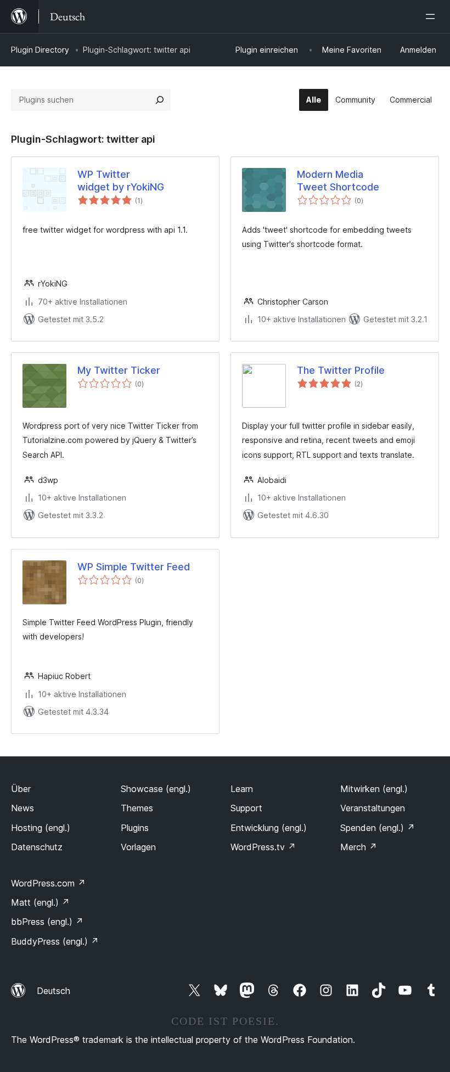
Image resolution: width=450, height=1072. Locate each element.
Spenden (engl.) (377, 827)
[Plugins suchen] (160, 100)
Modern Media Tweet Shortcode (338, 181)
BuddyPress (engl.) (55, 941)
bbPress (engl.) (47, 921)
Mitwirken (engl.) (374, 788)
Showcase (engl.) (156, 788)
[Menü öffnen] (432, 16)
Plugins (135, 827)
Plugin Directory (40, 49)
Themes (137, 807)
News (22, 807)
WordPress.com (48, 883)
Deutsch (53, 990)
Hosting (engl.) (40, 827)
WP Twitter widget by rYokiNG (120, 181)
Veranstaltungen (372, 807)
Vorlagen (138, 846)
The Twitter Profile (341, 370)
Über (21, 788)
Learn (241, 788)
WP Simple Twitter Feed (133, 567)
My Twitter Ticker (118, 370)
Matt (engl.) (40, 902)
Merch (358, 846)
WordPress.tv (263, 846)
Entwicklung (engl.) (268, 827)
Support (246, 807)
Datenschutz (37, 846)
